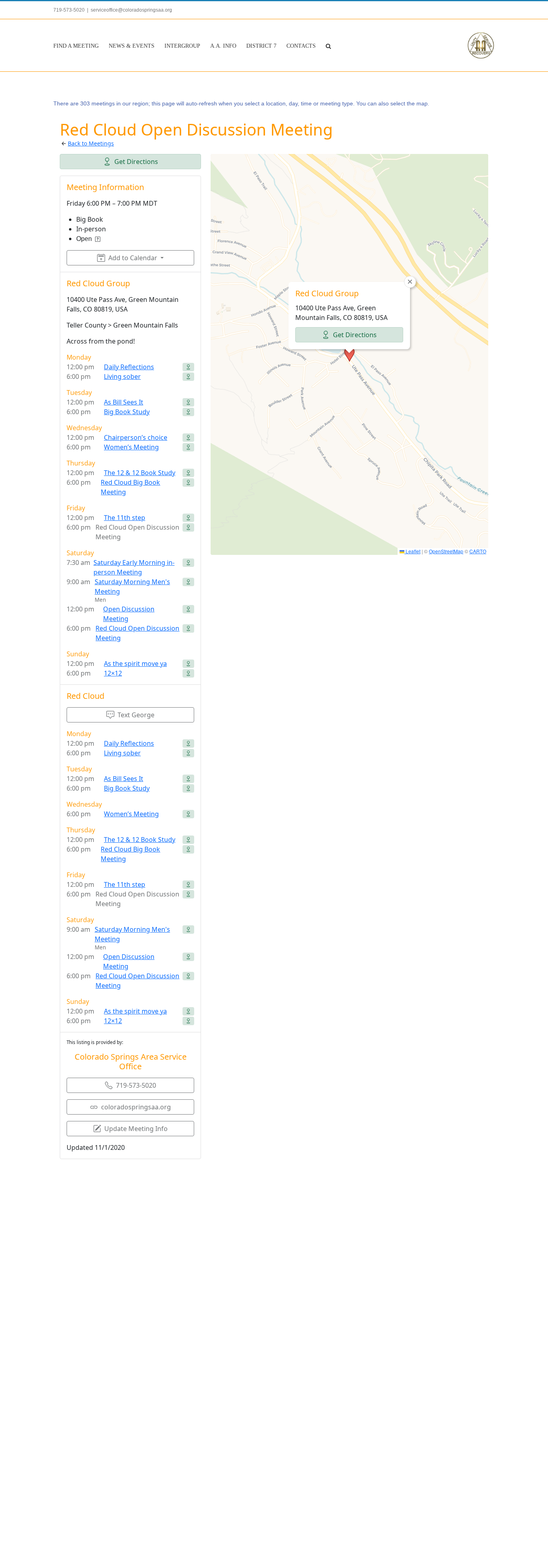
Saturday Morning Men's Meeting (132, 586)
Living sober (122, 376)
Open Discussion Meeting (128, 614)
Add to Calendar (132, 257)
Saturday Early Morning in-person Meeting (134, 567)
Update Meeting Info (136, 1128)
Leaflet (412, 551)
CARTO (477, 551)
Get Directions (136, 161)
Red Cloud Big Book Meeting (130, 487)
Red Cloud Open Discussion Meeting (137, 633)
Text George (136, 714)
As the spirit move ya (135, 663)
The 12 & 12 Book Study (139, 472)
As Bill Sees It (123, 402)
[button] (328, 45)
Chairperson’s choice (135, 437)
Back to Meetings (91, 143)
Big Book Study (127, 411)
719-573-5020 (136, 1085)
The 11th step (124, 517)
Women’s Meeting (131, 447)
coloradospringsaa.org (136, 1107)
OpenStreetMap (446, 551)
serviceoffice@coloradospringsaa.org (131, 10)
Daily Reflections (129, 366)
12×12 (113, 673)
